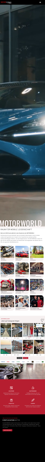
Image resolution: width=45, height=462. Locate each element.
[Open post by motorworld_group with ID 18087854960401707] (39, 330)
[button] (40, 2)
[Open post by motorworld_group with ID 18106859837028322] (6, 347)
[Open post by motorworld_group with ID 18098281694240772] (28, 330)
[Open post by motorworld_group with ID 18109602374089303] (17, 330)
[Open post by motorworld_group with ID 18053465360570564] (39, 347)
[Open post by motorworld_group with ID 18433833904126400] (17, 347)
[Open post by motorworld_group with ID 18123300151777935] (6, 330)
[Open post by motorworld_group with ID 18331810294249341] (28, 347)
